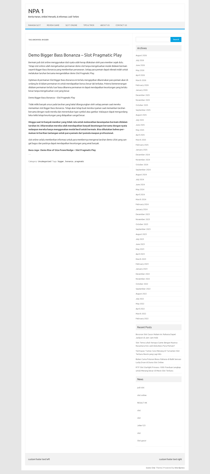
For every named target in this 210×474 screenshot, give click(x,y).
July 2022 (140, 299)
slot (139, 410)
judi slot (140, 387)
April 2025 (140, 135)
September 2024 (143, 170)
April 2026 (140, 75)
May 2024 (140, 189)
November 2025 (143, 100)
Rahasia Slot (34, 25)
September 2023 (143, 229)
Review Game (53, 25)
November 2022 (143, 279)
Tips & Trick (88, 25)
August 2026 (141, 55)
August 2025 (141, 115)
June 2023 (140, 244)
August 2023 (141, 234)
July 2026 (140, 60)
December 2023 (143, 214)
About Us (104, 25)
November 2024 (143, 160)
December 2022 (143, 274)
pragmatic (79, 161)
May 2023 (140, 249)
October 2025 (142, 105)
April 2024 (140, 194)
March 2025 (141, 140)
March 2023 (141, 259)
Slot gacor (141, 440)
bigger (61, 161)
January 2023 (141, 269)
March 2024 (141, 199)
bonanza (69, 161)
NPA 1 (36, 11)
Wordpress (180, 468)
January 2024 (141, 209)
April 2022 (140, 309)
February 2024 (142, 204)
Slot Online (71, 25)
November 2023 (143, 219)
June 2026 (140, 65)
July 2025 (140, 120)
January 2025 (141, 150)
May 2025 (140, 130)
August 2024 (141, 174)
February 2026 (142, 85)
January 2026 (141, 90)
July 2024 (140, 179)
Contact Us (121, 25)
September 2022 (143, 289)
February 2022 (142, 318)
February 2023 (142, 264)
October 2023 (142, 224)
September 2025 (143, 110)
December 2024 (143, 155)
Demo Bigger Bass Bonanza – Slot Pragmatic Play (75, 55)
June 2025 (140, 125)
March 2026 (141, 80)
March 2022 (141, 314)
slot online (142, 395)
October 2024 (142, 164)
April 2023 (140, 254)
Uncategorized (44, 161)
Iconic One (150, 468)
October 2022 (142, 284)
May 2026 (140, 70)
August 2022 (141, 294)
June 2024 (140, 184)
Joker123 (141, 425)
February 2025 (142, 145)
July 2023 (140, 239)
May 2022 (140, 304)
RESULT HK (142, 403)
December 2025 (143, 95)
